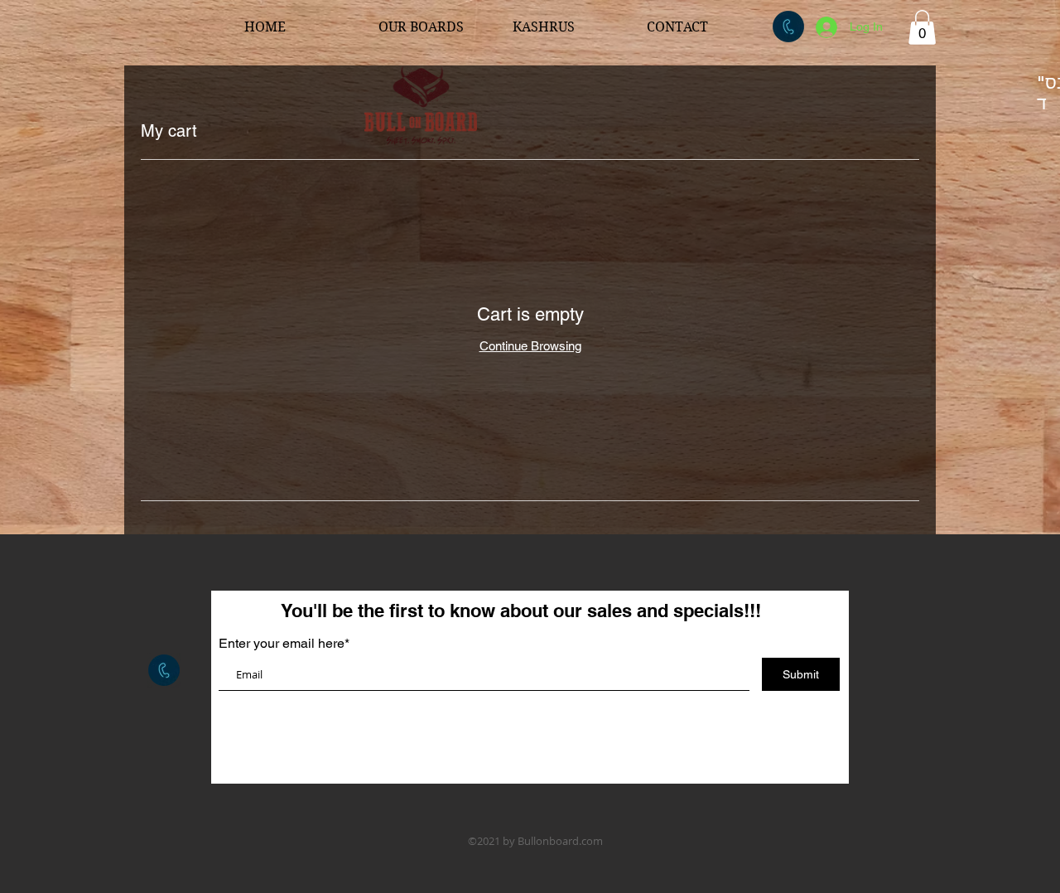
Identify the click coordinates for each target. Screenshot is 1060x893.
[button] (922, 27)
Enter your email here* (284, 643)
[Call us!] (788, 26)
